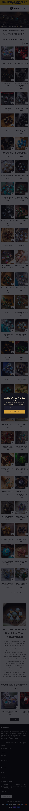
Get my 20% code (14, 412)
